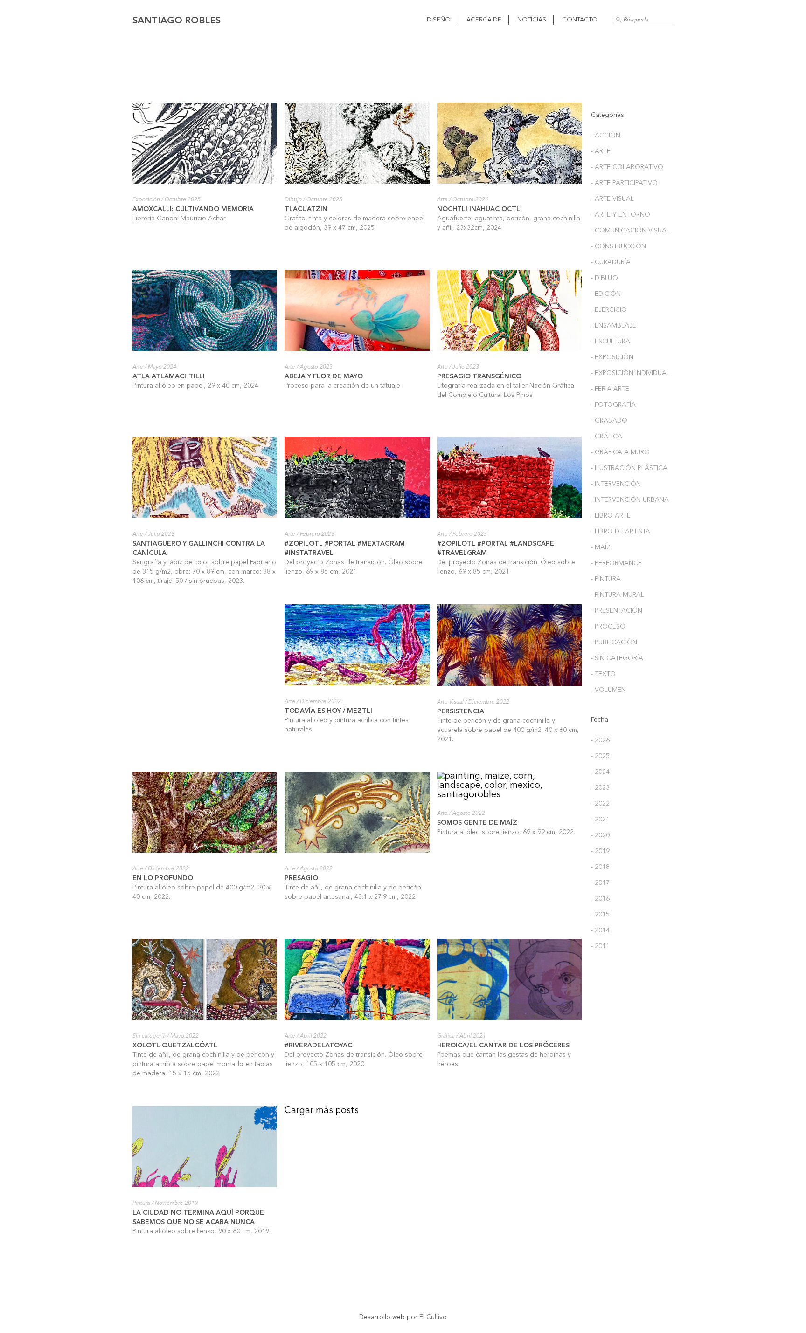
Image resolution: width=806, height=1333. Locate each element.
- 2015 (600, 914)
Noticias (531, 20)
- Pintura (606, 579)
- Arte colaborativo (627, 167)
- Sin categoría (617, 658)
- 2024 (600, 772)
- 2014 (600, 930)
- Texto (603, 674)
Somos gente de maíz (477, 823)
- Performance (616, 563)
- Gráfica (606, 436)
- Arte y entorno (620, 215)
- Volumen (608, 690)
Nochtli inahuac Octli (479, 209)
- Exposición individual (630, 373)
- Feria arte (610, 389)
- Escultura (610, 341)
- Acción (605, 135)
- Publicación (614, 642)
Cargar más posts (322, 1110)
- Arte (601, 151)
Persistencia (460, 711)
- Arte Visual (612, 199)
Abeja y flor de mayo (324, 376)
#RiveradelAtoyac (319, 1045)
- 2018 (600, 867)
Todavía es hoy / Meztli (328, 711)
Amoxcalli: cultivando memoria (193, 209)
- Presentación (616, 611)
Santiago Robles (176, 21)
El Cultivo (433, 1317)
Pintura (141, 1203)
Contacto (580, 20)
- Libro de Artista (620, 531)
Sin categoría (149, 1036)
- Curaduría (611, 262)
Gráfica (446, 1036)
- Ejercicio (609, 310)
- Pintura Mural (617, 595)
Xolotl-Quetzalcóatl (174, 1045)
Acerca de (483, 20)
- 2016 (600, 899)
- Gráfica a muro (620, 452)
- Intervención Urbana (630, 500)
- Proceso (608, 626)
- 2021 (600, 819)
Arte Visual (450, 702)
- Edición (606, 294)
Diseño (439, 20)
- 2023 (600, 788)
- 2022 (600, 803)
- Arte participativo (624, 183)
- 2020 (600, 835)
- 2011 (600, 946)
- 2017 (600, 883)
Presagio (301, 878)
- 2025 (600, 756)
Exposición (146, 200)
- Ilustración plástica (629, 468)
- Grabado (609, 420)
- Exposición (612, 357)
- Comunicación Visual (630, 230)
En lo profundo (162, 878)
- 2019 (600, 851)
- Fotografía (613, 405)
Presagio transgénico (479, 376)
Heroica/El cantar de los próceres (503, 1045)
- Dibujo (604, 278)
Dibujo (293, 200)
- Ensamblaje (613, 325)
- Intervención (616, 484)
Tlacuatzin (306, 209)
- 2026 (600, 740)
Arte (442, 200)
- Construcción (618, 246)
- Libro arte (611, 516)
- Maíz (601, 547)
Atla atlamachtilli (168, 376)
